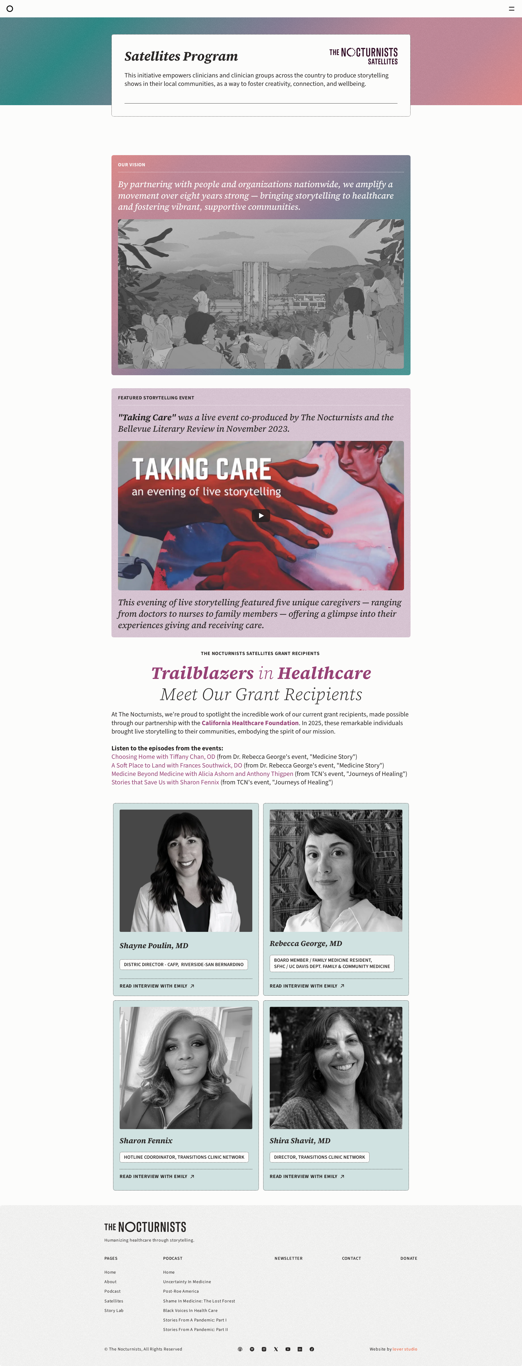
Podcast (112, 1291)
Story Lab (114, 1311)
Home (110, 1272)
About (110, 1282)
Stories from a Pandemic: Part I (195, 1320)
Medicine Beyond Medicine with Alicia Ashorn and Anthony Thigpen (202, 774)
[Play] (261, 515)
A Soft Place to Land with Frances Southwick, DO (176, 765)
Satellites (113, 1301)
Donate (409, 1258)
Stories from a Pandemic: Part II (195, 1330)
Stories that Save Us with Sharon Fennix (165, 782)
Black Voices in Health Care (190, 1311)
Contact (351, 1258)
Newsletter (289, 1258)
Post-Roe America (181, 1291)
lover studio (405, 1349)
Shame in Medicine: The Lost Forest (199, 1301)
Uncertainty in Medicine (187, 1282)
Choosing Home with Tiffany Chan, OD (163, 757)
